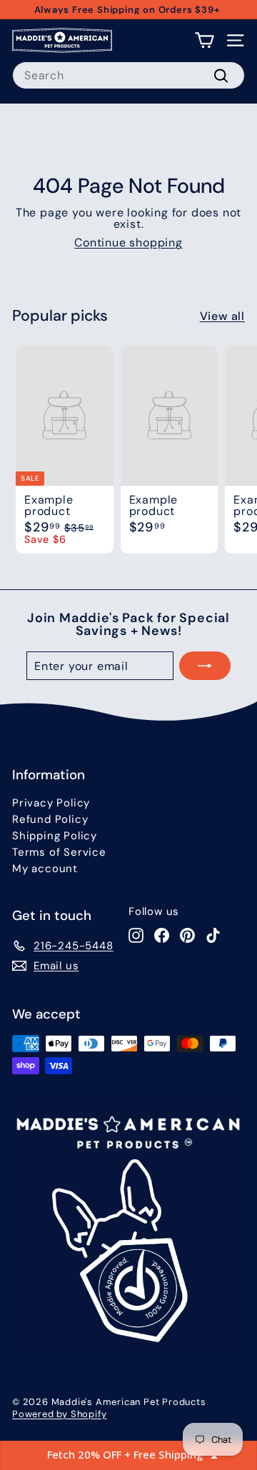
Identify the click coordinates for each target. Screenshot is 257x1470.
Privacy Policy (51, 803)
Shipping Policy (54, 836)
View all (222, 316)
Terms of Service (59, 852)
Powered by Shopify (59, 1414)
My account (45, 868)
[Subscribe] (205, 665)
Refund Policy (50, 819)
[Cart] (204, 40)
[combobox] (128, 75)
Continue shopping (128, 242)
